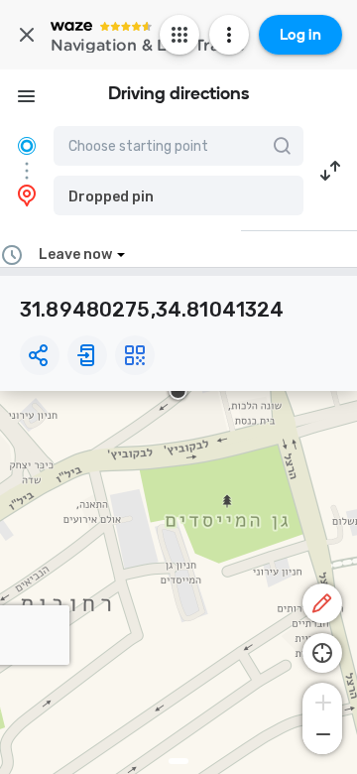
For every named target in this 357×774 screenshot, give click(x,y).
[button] (178, 195)
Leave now (75, 254)
